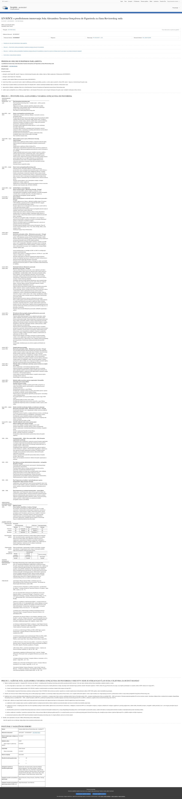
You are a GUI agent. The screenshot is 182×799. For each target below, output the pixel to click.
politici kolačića (114, 796)
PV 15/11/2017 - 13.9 (98, 37)
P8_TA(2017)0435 (147, 37)
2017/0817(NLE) (11, 29)
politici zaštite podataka (106, 796)
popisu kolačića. (122, 796)
